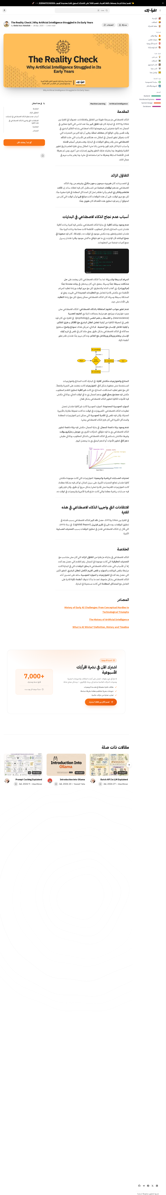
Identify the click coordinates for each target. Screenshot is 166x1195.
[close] (163, 3)
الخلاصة (36, 126)
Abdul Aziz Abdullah (21, 25)
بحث (102, 10)
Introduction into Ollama (72, 779)
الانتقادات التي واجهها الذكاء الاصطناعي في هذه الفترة (24, 121)
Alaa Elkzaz (123, 784)
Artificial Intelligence (118, 103)
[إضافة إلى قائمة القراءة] (42, 155)
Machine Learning (97, 103)
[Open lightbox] (125, 252)
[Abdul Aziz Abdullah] (6, 24)
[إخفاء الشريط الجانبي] (160, 10)
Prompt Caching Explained (29, 779)
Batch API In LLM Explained (114, 779)
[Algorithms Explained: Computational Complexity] (125, 450)
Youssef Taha (79, 784)
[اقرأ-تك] (150, 10)
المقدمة (36, 108)
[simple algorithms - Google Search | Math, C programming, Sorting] (125, 349)
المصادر (36, 130)
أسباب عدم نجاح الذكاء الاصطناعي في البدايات (22, 116)
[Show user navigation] (4, 10)
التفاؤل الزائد (34, 112)
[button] (129, 764)
